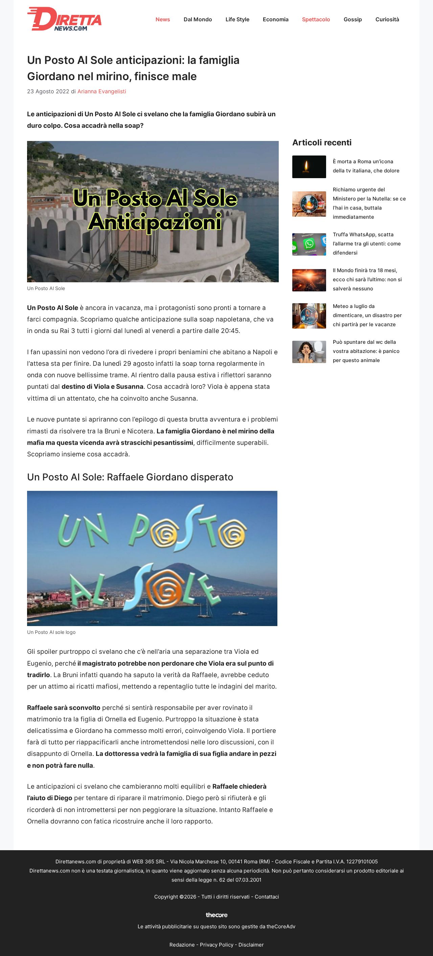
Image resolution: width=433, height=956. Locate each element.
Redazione (182, 944)
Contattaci (267, 896)
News (163, 19)
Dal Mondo (198, 19)
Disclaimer (251, 944)
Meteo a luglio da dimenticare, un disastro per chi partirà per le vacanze (367, 315)
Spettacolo (316, 19)
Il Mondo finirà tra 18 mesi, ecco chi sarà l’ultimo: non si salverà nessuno (367, 279)
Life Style (237, 19)
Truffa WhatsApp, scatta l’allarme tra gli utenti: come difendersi (367, 243)
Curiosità (387, 19)
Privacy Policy (216, 944)
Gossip (353, 19)
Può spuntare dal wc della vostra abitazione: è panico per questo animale (366, 351)
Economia (276, 19)
